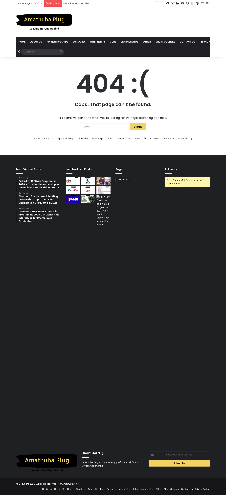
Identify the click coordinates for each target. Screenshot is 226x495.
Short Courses (165, 41)
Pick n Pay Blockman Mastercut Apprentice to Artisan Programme (97, 3)
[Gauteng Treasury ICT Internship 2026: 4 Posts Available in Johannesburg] (73, 181)
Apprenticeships (57, 41)
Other (147, 41)
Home (22, 41)
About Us (36, 41)
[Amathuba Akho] (44, 22)
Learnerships (129, 41)
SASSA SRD (123, 179)
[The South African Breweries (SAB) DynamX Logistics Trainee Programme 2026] (88, 190)
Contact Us (187, 41)
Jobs (113, 41)
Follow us (171, 169)
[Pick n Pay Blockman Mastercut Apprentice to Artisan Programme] (73, 190)
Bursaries (79, 41)
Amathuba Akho (70, 483)
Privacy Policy (209, 41)
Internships (98, 41)
